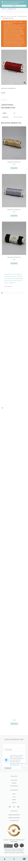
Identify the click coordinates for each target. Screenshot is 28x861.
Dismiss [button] (14, 5)
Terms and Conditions (14, 814)
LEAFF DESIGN (20, 850)
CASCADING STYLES (19, 849)
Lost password (14, 786)
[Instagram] (14, 807)
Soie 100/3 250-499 (22, 16)
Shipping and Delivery (14, 817)
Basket (22, 858)
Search (14, 859)
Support (14, 799)
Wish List (14, 783)
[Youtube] (18, 807)
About (14, 794)
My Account (14, 780)
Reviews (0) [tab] (4, 100)
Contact (14, 802)
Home (4, 16)
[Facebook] (10, 807)
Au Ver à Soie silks (11, 16)
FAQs (14, 796)
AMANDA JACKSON (20, 852)
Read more (14, 168)
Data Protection (14, 820)
